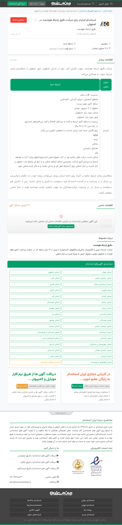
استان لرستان (106, 356)
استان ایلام (55, 356)
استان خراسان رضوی (103, 278)
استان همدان (54, 308)
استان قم (55, 296)
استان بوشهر (54, 320)
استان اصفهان (53, 272)
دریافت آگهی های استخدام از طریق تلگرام (39, 462)
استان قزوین (107, 290)
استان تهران (107, 272)
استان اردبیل (54, 344)
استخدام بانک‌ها (34, 500)
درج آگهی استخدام (17, 3)
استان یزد (55, 314)
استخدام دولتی (87, 500)
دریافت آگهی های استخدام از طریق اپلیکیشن (37, 455)
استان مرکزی (106, 302)
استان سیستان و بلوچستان (48, 332)
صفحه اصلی (107, 11)
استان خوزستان (53, 302)
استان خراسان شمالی (103, 350)
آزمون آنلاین (34, 509)
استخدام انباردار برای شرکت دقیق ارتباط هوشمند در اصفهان (67, 22)
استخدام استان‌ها (34, 505)
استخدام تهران (88, 505)
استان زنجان (107, 308)
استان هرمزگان (106, 320)
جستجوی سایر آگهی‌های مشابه (61, 226)
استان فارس (54, 284)
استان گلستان (106, 338)
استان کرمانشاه (105, 332)
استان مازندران (106, 314)
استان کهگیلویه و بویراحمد (101, 362)
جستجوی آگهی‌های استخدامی (90, 11)
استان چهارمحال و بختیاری (101, 344)
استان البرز (55, 278)
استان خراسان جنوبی (103, 326)
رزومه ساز (88, 509)
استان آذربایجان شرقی (103, 284)
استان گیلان (54, 290)
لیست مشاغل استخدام (50, 362)
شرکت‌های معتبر (34, 514)
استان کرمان (107, 296)
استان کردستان (53, 350)
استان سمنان (54, 326)
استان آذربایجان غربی (50, 338)
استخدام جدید (88, 514)
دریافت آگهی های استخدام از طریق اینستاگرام (37, 468)
